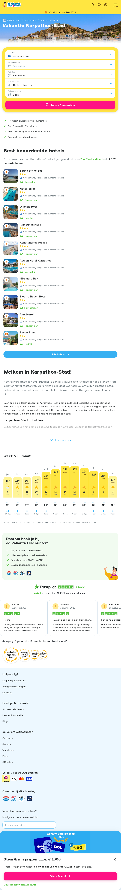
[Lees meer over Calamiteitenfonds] (21, 798)
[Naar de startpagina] (11, 5)
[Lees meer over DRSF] (29, 573)
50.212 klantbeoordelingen (71, 593)
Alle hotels (58, 354)
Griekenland (13, 20)
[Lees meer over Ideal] (22, 573)
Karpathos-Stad (50, 20)
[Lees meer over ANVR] (9, 573)
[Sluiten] (114, 859)
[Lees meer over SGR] (16, 573)
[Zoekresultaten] (93, 5)
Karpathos (31, 20)
